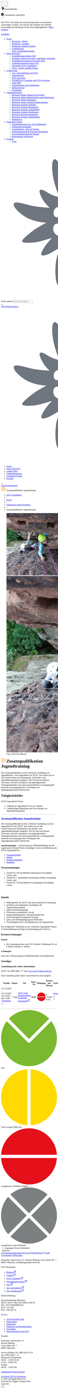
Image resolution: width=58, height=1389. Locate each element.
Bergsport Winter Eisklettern (24, 100)
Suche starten (6, 301)
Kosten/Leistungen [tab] (14, 860)
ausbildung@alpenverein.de (13, 1372)
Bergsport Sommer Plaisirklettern (26, 117)
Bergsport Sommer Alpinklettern (26, 110)
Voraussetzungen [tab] (13, 855)
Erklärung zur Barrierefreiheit (19, 1326)
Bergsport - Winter (20, 41)
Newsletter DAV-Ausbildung (24, 66)
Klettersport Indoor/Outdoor (24, 46)
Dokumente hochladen (21, 127)
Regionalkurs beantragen (22, 136)
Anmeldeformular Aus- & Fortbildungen (29, 124)
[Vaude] (46, 1253)
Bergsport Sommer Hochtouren (25, 112)
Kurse (9, 500)
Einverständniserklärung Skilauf (25, 134)
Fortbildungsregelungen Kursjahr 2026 (28, 61)
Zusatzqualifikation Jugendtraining (21, 818)
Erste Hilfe (16, 83)
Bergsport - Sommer (20, 44)
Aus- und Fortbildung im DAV (25, 73)
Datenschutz (11, 1322)
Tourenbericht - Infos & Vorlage (25, 129)
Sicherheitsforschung (15, 1281)
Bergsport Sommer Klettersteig (25, 114)
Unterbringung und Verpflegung (25, 85)
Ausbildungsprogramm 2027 (24, 56)
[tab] (29, 818)
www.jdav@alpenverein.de (40, 971)
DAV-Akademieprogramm (23, 51)
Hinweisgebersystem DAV (17, 1331)
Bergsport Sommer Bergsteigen (25, 107)
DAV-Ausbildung (14, 495)
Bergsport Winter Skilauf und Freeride (28, 95)
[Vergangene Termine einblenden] (2, 1248)
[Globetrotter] (35, 1253)
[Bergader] (17, 1255)
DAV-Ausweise (18, 78)
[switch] (2, 11)
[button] (2, 304)
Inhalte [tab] (9, 857)
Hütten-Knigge (18, 88)
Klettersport (17, 119)
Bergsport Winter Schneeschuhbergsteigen (30, 102)
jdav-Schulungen (13, 1291)
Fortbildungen (18, 48)
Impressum (11, 1324)
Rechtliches (17, 90)
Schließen (5, 34)
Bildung (9, 1272)
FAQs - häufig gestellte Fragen (25, 68)
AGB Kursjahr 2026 (15, 1319)
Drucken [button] (5, 1250)
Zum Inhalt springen (9, 306)
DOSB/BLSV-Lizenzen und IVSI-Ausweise (31, 80)
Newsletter (11, 1329)
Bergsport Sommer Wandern (24, 105)
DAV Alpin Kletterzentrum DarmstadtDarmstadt (24, 997)
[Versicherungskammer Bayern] (15, 1253)
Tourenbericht (18, 75)
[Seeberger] (6, 1255)
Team (14, 141)
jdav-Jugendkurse (13, 1288)
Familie (9, 1275)
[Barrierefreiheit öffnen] (4, 4)
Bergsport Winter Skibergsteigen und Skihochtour (33, 97)
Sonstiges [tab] (10, 862)
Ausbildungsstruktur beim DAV (25, 63)
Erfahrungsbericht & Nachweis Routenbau (30, 131)
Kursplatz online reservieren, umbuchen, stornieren (33, 58)
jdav (8, 1285)
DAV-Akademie (13, 1278)
